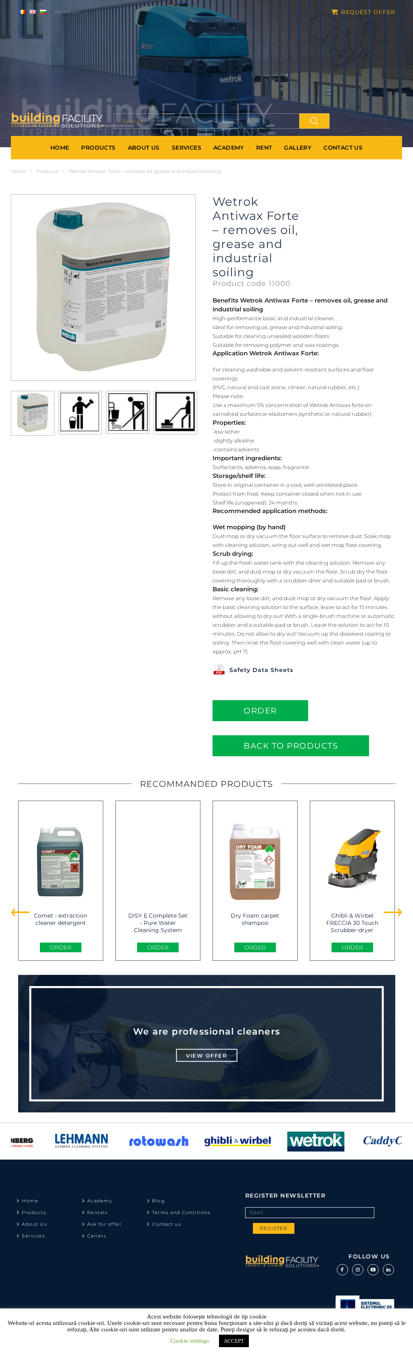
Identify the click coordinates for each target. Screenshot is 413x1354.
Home (59, 147)
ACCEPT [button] (234, 1341)
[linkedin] (388, 1269)
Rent (264, 147)
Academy (228, 147)
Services (186, 147)
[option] (50, 1142)
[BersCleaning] (282, 1264)
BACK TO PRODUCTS (291, 746)
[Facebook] (342, 1269)
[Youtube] (373, 1269)
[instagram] (357, 1269)
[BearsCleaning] (57, 121)
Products (98, 147)
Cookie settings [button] (189, 1340)
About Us (144, 147)
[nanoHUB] (285, 1141)
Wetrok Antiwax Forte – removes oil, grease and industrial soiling (144, 171)
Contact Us (343, 147)
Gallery (297, 147)
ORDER (260, 711)
